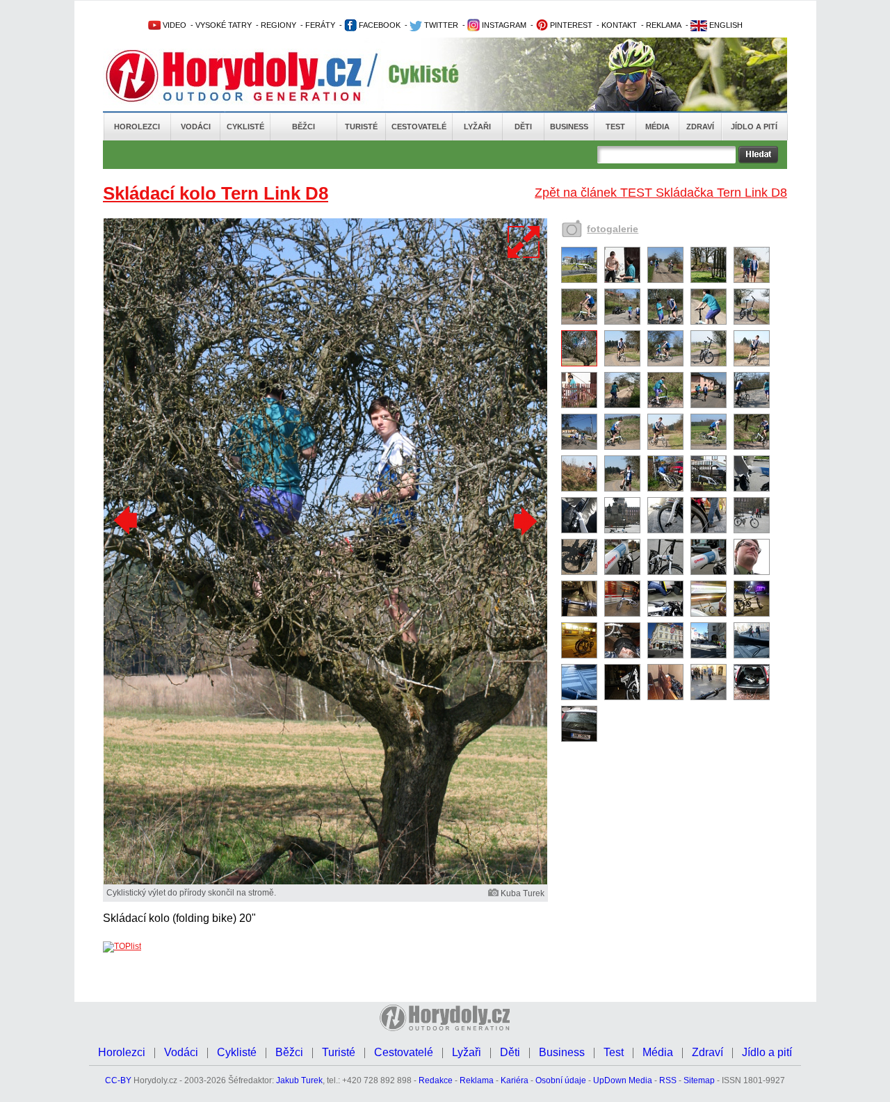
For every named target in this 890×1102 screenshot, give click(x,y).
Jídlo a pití (754, 126)
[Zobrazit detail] (579, 280)
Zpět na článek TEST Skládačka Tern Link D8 (661, 193)
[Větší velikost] (524, 242)
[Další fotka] (523, 520)
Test (615, 126)
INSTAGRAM (503, 25)
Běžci (303, 126)
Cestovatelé (418, 126)
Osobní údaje (560, 1080)
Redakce (436, 1080)
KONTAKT (619, 25)
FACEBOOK (378, 25)
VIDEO (173, 25)
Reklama (477, 1080)
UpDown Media (622, 1080)
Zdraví (700, 126)
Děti (523, 126)
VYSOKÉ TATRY (223, 25)
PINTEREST (570, 25)
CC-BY (118, 1080)
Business (569, 126)
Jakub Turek (299, 1080)
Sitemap (699, 1080)
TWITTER (440, 25)
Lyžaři (477, 126)
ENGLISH (725, 25)
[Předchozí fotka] (127, 520)
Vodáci (196, 126)
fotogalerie (612, 228)
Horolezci (137, 126)
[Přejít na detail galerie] (325, 881)
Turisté (361, 126)
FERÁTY (320, 25)
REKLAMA (663, 25)
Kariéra (514, 1080)
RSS (668, 1080)
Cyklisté (245, 126)
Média (657, 126)
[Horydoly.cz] (250, 76)
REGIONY (278, 25)
